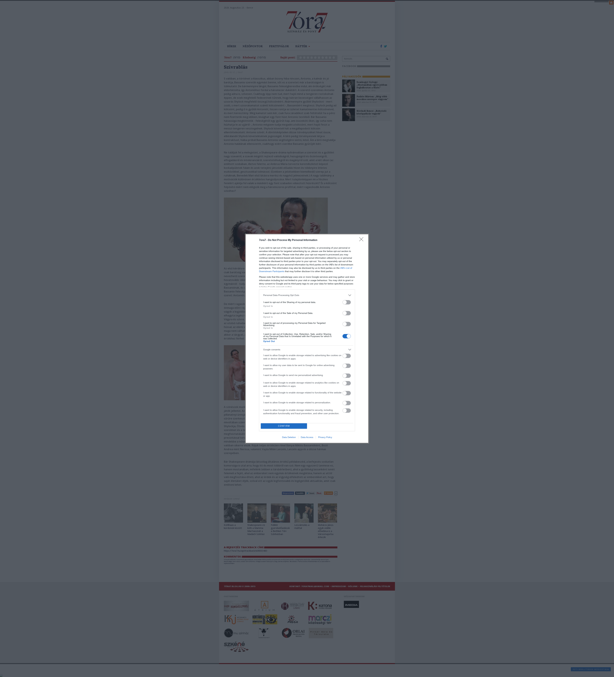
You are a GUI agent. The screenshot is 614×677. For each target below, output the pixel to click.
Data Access (307, 437)
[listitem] (307, 295)
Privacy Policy (325, 437)
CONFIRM (284, 426)
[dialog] (307, 338)
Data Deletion (289, 437)
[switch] (346, 302)
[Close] (362, 240)
